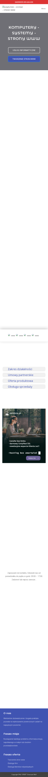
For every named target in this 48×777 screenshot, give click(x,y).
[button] (6, 335)
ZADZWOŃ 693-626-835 (24, 2)
